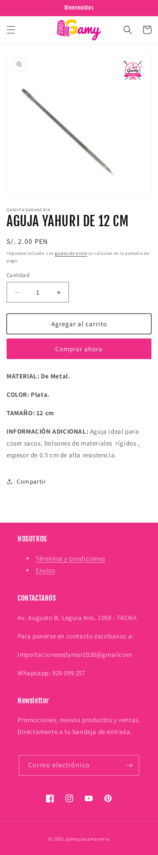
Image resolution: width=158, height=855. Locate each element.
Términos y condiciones (70, 558)
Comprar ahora (79, 349)
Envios (45, 570)
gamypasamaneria (88, 839)
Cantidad (18, 275)
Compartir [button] (31, 481)
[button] (11, 29)
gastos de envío (71, 253)
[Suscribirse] (129, 765)
